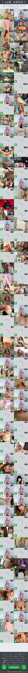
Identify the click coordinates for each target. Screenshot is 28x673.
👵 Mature (16, 656)
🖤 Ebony (10, 654)
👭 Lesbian (17, 660)
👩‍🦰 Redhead (18, 658)
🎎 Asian (5, 654)
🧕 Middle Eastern (8, 656)
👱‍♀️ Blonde (4, 658)
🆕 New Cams (6, 662)
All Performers (21, 671)
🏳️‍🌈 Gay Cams (14, 662)
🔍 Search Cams (21, 669)
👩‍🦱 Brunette (11, 658)
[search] (24, 667)
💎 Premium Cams (7, 664)
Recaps (16, 671)
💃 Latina (16, 654)
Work (13, 671)
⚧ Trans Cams (21, 662)
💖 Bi (23, 660)
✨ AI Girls (23, 664)
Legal (26, 671)
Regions (9, 671)
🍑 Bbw (24, 658)
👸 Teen (22, 656)
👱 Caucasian (22, 654)
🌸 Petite (6, 660)
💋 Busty (12, 660)
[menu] (4, 667)
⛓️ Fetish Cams (15, 664)
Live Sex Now (14, 667)
